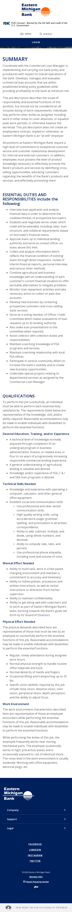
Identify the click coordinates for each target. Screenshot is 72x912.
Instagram (35, 855)
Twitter (35, 861)
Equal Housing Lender (37, 881)
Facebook (35, 844)
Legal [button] (10, 828)
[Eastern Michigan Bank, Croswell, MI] (36, 10)
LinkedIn (35, 850)
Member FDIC (36, 876)
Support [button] (12, 819)
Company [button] (13, 810)
